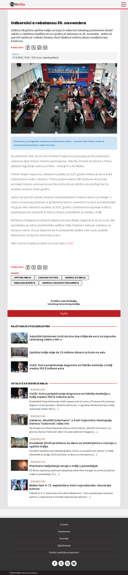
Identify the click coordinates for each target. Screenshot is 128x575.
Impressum (64, 531)
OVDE (69, 243)
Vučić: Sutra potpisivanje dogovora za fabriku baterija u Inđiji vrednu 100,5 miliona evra (70, 367)
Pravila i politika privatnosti (64, 552)
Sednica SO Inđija (75, 277)
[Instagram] (67, 563)
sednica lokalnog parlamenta (60, 282)
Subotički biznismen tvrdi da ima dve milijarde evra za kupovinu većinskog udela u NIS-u (72, 338)
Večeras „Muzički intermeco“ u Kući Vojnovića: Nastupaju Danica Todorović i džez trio (70, 422)
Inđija (15, 54)
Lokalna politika (48, 277)
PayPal (64, 313)
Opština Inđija (22, 277)
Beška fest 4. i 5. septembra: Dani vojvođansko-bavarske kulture (70, 487)
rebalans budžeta (24, 282)
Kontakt (64, 538)
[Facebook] (54, 563)
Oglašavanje (64, 545)
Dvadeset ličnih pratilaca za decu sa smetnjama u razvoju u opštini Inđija (72, 444)
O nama (64, 524)
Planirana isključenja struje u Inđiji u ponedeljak (63, 466)
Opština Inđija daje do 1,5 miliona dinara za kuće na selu (67, 352)
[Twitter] (61, 563)
